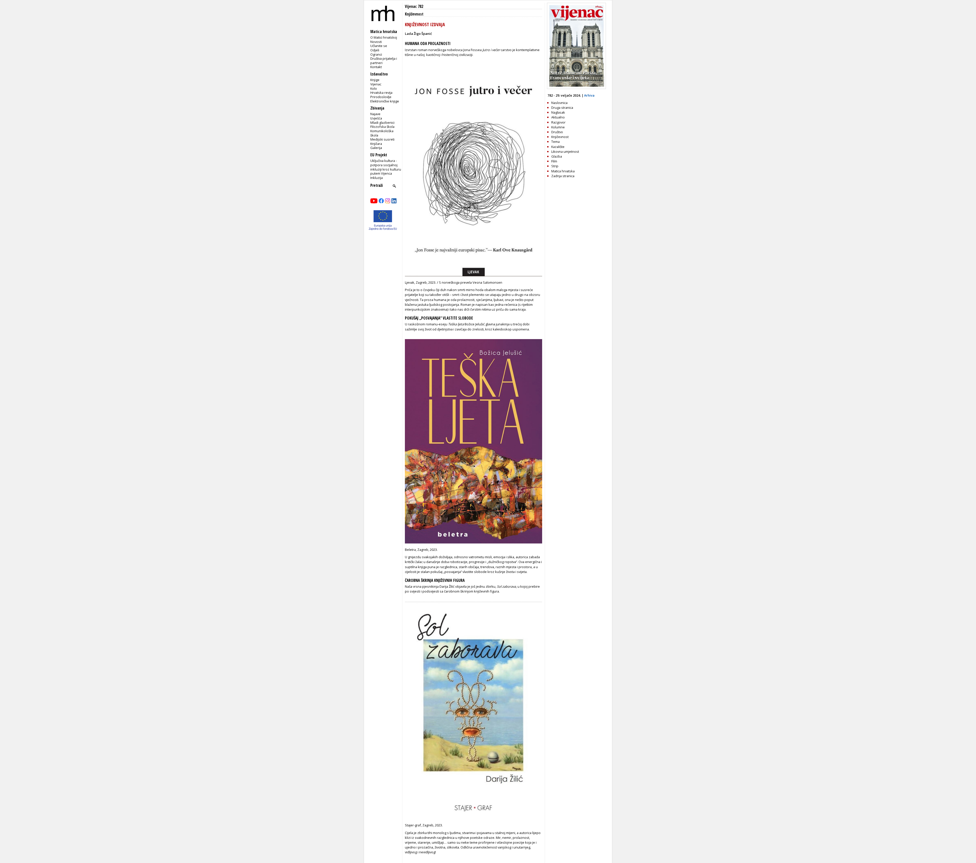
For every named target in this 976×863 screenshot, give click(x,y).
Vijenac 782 (414, 6)
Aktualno (558, 117)
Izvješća (376, 118)
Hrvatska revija (381, 92)
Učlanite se (378, 45)
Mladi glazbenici (382, 122)
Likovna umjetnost (565, 151)
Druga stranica (562, 107)
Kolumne (558, 127)
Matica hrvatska (563, 171)
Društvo (557, 132)
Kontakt (376, 67)
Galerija (376, 147)
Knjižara (376, 143)
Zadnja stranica (562, 176)
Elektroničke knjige (384, 101)
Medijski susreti (382, 139)
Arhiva (589, 95)
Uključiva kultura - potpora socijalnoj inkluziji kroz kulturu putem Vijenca (385, 167)
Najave (375, 114)
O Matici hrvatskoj (383, 37)
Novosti (376, 41)
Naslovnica (559, 102)
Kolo (373, 88)
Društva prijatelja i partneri (383, 60)
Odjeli (374, 50)
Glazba (556, 156)
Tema (555, 141)
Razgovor (558, 122)
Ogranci (376, 54)
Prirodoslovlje (380, 97)
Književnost (414, 14)
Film (554, 161)
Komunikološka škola (381, 133)
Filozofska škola (382, 126)
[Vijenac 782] (576, 87)
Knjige (374, 80)
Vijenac (375, 84)
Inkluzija (376, 177)
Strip (554, 166)
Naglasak (558, 112)
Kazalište (558, 146)
